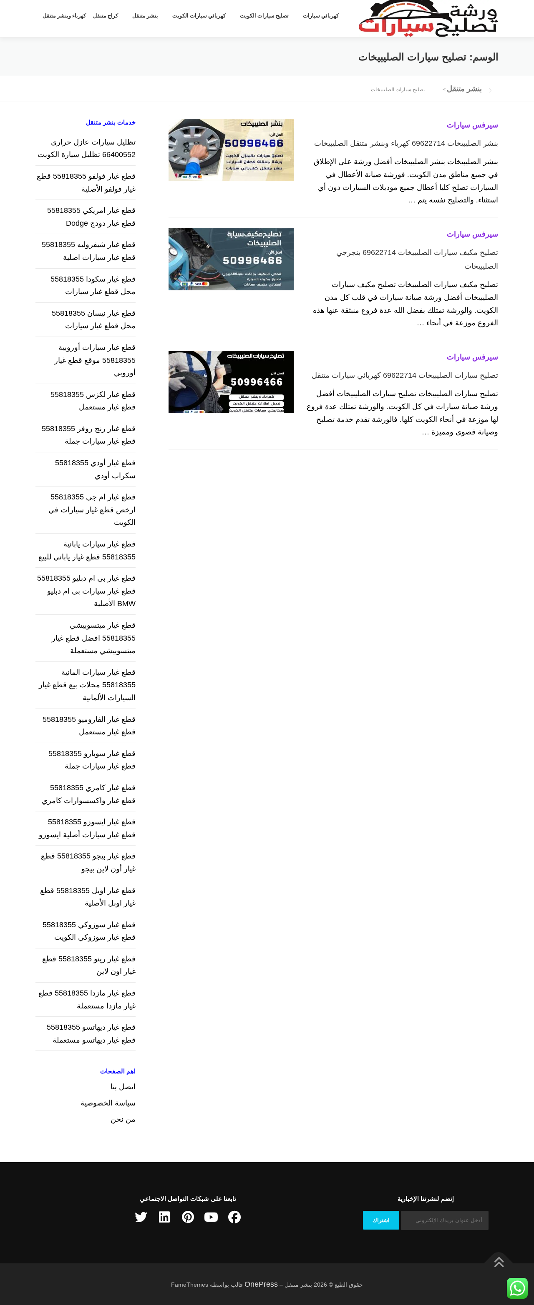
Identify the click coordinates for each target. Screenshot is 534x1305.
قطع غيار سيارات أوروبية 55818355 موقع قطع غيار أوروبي (95, 360)
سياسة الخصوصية (108, 1103)
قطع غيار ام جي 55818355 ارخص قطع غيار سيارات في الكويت (92, 509)
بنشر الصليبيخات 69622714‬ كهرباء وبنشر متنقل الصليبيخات (406, 143)
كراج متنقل (105, 15)
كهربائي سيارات (321, 15)
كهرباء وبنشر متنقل (64, 15)
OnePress (261, 1284)
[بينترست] (187, 1217)
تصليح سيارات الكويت (264, 15)
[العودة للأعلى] (499, 1263)
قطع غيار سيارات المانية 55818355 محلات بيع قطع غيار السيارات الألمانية (87, 685)
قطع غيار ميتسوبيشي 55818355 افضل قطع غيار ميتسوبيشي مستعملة (94, 638)
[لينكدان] (164, 1217)
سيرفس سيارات (472, 125)
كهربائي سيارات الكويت (199, 15)
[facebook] (234, 1217)
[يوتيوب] (211, 1217)
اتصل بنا (123, 1087)
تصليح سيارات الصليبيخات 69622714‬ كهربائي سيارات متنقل (405, 375)
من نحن (123, 1119)
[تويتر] (141, 1217)
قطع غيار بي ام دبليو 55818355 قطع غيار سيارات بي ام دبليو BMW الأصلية (86, 591)
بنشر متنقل (145, 15)
